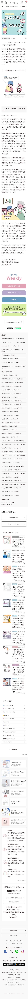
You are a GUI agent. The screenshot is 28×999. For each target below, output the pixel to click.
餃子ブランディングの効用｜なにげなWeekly (13, 466)
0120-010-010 (16, 891)
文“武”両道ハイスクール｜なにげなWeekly (12, 459)
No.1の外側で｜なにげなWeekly (9, 430)
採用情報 (17, 970)
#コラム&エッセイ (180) (8, 502)
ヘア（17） (7, 722)
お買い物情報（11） (9, 735)
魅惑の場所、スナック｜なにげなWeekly (11, 400)
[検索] (6, 2)
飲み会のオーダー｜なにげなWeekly (10, 346)
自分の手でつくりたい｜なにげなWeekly (11, 448)
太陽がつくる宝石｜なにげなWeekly (10, 495)
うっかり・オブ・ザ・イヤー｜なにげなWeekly (13, 342)
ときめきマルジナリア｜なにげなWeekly (11, 404)
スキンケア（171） (9, 705)
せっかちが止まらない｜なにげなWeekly (11, 469)
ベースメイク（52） (9, 708)
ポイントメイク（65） (9, 712)
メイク (13, 940)
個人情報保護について (21, 972)
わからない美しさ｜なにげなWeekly (10, 491)
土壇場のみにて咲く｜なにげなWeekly (11, 462)
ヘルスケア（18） (7, 742)
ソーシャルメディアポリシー (14, 982)
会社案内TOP (11, 970)
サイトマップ (21, 984)
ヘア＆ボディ (19, 940)
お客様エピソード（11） (9, 738)
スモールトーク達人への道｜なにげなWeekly (13, 440)
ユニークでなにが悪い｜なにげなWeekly (11, 477)
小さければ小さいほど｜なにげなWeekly (11, 393)
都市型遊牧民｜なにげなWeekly (9, 426)
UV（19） (6, 715)
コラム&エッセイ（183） (10, 732)
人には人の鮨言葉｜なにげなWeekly (10, 415)
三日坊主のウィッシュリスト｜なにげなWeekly (13, 455)
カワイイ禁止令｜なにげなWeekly (10, 358)
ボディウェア (19, 943)
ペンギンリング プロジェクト (10, 984)
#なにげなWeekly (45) (7, 504)
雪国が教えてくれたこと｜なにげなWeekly (12, 379)
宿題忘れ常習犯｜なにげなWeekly (10, 437)
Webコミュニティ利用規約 (7, 980)
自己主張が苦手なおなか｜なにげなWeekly (12, 382)
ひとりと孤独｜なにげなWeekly (9, 375)
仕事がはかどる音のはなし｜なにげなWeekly (13, 338)
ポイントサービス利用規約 (20, 980)
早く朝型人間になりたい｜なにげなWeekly (12, 451)
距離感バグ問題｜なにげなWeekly (10, 411)
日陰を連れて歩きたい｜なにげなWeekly (11, 480)
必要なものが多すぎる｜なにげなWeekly (11, 433)
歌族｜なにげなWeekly (7, 371)
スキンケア (8, 940)
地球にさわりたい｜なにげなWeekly (10, 397)
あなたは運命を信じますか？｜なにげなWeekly (13, 444)
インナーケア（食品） (10, 943)
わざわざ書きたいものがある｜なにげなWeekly (13, 484)
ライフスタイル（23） (9, 728)
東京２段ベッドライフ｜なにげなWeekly (11, 408)
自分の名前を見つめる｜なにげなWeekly (11, 386)
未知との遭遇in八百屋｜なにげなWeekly (11, 488)
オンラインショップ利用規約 (14, 977)
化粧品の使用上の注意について (8, 972)
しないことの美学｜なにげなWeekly (10, 390)
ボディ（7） (7, 725)
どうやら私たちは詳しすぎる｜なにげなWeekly (13, 473)
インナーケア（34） (9, 718)
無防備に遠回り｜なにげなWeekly (10, 419)
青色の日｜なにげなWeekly (8, 355)
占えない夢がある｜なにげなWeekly (10, 362)
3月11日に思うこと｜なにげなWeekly (11, 422)
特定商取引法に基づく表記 (14, 974)
